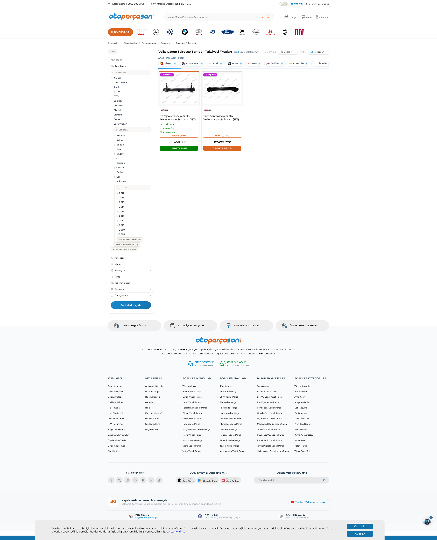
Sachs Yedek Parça (191, 445)
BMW (235, 63)
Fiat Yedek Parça (228, 402)
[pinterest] (151, 480)
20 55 (136, 4)
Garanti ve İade (115, 397)
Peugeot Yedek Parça (230, 435)
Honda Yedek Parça (229, 413)
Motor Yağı (299, 440)
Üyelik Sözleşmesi (116, 445)
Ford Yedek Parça (228, 407)
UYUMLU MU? (179, 135)
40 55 (182, 4)
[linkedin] (135, 480)
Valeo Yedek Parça (191, 451)
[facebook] (111, 480)
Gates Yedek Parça (191, 418)
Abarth (168, 63)
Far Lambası (300, 413)
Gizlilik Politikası (115, 402)
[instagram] (127, 480)
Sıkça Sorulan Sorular (118, 435)
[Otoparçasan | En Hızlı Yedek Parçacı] (132, 17)
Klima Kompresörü (303, 435)
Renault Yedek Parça (230, 440)
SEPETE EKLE (179, 148)
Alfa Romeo (192, 63)
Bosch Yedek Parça (191, 391)
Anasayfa (113, 43)
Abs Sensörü (300, 391)
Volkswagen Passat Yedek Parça (273, 451)
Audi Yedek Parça (228, 391)
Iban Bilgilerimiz (116, 413)
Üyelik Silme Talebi (117, 440)
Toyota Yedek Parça (229, 445)
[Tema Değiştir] (283, 4)
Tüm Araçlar (130, 43)
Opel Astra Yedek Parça (268, 429)
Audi (215, 63)
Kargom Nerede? (154, 413)
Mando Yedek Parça (192, 440)
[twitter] (119, 480)
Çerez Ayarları (115, 386)
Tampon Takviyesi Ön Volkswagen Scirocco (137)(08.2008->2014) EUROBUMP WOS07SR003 (178, 117)
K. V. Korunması (116, 424)
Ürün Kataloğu (152, 391)
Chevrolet (298, 63)
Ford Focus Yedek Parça (269, 407)
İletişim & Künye (116, 418)
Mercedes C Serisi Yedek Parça (272, 424)
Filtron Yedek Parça (192, 413)
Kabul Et (360, 526)
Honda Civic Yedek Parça (269, 413)
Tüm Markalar (189, 386)
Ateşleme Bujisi (301, 402)
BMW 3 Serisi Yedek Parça (270, 397)
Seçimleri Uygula (131, 305)
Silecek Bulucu (152, 418)
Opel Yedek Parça (228, 429)
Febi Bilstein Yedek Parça (194, 407)
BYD (254, 63)
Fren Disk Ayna (301, 418)
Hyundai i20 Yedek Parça (269, 418)
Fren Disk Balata (302, 424)
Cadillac (275, 63)
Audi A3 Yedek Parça (267, 391)
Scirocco (165, 43)
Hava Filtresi (300, 429)
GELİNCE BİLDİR (222, 148)
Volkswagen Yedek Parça (232, 451)
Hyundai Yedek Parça (230, 418)
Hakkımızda (114, 407)
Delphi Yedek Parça (192, 397)
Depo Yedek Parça (191, 402)
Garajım (149, 402)
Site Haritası (113, 451)
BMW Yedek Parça (229, 397)
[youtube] (143, 480)
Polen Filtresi (300, 445)
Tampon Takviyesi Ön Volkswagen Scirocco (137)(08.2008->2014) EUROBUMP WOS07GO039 (221, 117)
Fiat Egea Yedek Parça (268, 402)
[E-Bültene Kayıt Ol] (323, 480)
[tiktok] (159, 480)
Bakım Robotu (152, 397)
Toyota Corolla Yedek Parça (270, 445)
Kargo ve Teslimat (116, 429)
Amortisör (299, 397)
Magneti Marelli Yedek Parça (196, 429)
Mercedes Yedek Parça (231, 424)
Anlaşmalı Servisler (154, 386)
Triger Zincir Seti (302, 451)
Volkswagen (149, 43)
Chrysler (322, 63)
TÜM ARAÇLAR (121, 32)
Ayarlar (360, 533)
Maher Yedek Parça (191, 435)
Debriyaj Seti (300, 407)
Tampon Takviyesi (186, 43)
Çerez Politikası (176, 531)
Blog (147, 407)
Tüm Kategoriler (302, 386)
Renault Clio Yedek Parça (269, 440)
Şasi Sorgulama (152, 424)
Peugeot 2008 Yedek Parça (270, 435)
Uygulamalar (151, 429)
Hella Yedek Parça (191, 424)
